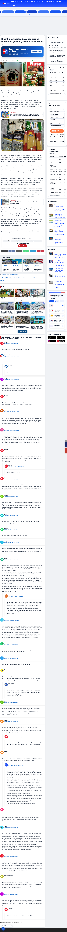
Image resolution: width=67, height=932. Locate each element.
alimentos (4, 276)
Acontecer (4, 274)
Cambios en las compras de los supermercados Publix (60, 216)
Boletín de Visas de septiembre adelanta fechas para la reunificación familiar (59, 263)
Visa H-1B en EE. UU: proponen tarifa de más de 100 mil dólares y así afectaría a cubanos (57, 46)
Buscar (18, 5)
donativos (22, 276)
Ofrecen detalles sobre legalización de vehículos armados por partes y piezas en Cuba (19, 277)
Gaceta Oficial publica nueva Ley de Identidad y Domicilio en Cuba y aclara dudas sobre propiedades (22, 313)
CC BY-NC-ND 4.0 (51, 930)
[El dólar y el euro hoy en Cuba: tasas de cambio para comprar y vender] (7, 320)
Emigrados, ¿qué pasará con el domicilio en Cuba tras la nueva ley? (7, 299)
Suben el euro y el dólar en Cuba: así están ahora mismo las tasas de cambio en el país (22, 326)
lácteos (25, 276)
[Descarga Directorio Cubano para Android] (61, 338)
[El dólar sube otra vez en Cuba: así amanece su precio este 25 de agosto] (37, 306)
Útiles (52, 1)
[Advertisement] (33, 26)
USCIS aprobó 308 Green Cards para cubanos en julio (59, 270)
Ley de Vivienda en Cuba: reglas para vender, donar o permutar (37, 299)
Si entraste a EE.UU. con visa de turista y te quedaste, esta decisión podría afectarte (57, 41)
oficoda (33, 276)
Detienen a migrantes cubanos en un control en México (60, 276)
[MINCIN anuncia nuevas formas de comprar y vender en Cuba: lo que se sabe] (22, 293)
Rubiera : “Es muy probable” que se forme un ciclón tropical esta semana (57, 60)
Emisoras (58, 1)
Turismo (45, 1)
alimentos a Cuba (9, 276)
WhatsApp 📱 (6, 240)
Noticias (23, 1)
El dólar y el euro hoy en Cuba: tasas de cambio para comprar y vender (7, 326)
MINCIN (29, 276)
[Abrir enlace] (51, 205)
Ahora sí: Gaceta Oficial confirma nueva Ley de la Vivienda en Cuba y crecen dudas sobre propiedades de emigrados (37, 327)
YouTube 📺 (29, 240)
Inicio (12, 1)
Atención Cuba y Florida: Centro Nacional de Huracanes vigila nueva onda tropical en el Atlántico (60, 223)
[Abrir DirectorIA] (3, 929)
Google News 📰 (37, 240)
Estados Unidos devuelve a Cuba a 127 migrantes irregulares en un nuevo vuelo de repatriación (60, 284)
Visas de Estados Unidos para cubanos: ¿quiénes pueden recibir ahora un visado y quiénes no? (60, 207)
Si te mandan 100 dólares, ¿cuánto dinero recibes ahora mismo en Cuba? (57, 56)
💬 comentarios (22, 245)
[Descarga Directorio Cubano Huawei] (61, 342)
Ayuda (13, 5)
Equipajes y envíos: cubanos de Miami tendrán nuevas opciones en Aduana (59, 232)
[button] (66, 444)
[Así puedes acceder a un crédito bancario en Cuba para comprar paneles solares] (7, 306)
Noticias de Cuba (14, 274)
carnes (15, 276)
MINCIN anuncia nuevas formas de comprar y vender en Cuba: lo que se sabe (22, 299)
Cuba (18, 276)
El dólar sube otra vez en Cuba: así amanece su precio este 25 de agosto (37, 312)
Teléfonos (18, 1)
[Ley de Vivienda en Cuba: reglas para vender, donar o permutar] (37, 293)
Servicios (38, 1)
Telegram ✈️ (14, 240)
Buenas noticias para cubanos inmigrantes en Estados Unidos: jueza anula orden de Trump (60, 255)
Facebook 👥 (22, 240)
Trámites (31, 1)
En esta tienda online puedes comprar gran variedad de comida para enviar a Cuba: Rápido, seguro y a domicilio (57, 51)
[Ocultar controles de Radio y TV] (66, 441)
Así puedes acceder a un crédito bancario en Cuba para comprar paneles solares (7, 312)
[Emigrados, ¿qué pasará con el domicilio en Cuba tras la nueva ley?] (7, 293)
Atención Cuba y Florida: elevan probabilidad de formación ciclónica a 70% (59, 240)
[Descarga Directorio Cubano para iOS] (52, 338)
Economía (9, 274)
